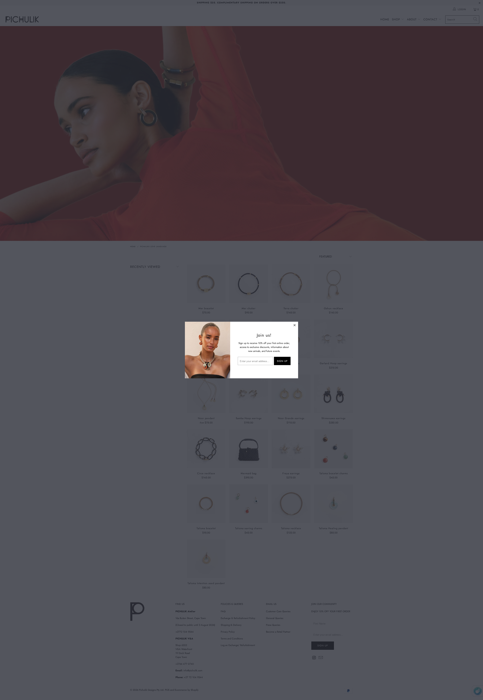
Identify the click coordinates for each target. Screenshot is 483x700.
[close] (294, 325)
